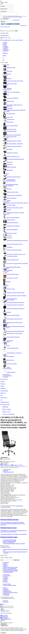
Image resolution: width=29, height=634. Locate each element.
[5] (6, 457)
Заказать (3, 21)
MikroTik (3, 381)
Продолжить (3, 624)
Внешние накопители (8, 185)
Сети (4, 251)
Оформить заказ (4, 625)
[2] (2, 457)
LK (1, 399)
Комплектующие (7, 89)
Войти (2, 609)
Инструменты (6, 341)
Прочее (5, 354)
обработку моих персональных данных (14, 16)
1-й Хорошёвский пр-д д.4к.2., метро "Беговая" (12, 40)
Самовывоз (5, 47)
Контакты (5, 50)
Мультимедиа (6, 213)
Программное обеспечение (9, 180)
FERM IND (3, 388)
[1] (1, 457)
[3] (3, 457)
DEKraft (2, 386)
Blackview (3, 383)
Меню (4, 55)
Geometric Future (4, 390)
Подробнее (20, 630)
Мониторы (5, 84)
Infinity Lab (3, 393)
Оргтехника (6, 201)
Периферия (5, 137)
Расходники (6, 271)
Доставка (5, 46)
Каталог (5, 43)
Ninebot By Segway (5, 402)
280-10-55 (4, 33)
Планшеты (5, 323)
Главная (5, 42)
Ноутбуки (5, 75)
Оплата (5, 44)
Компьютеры (6, 64)
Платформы (6, 268)
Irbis (1, 395)
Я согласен (3, 632)
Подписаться (16, 560)
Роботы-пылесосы (7, 368)
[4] (5, 457)
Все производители (5, 404)
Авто (4, 349)
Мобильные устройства (8, 299)
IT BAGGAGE (4, 397)
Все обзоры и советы (5, 547)
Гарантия (5, 48)
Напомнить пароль (5, 610)
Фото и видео (6, 327)
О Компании (6, 49)
